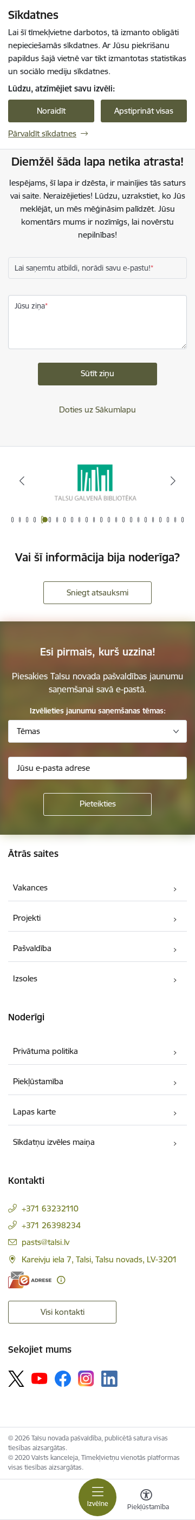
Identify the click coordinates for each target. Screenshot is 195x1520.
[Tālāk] (173, 480)
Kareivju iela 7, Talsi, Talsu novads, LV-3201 (99, 1259)
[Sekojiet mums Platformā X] (16, 1379)
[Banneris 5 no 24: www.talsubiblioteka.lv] (97, 481)
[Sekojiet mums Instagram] (86, 1378)
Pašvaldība (32, 948)
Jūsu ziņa (30, 306)
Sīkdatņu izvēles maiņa (54, 1142)
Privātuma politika (45, 1051)
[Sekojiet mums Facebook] (63, 1379)
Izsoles (25, 978)
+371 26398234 (51, 1225)
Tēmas (28, 731)
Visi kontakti (62, 1312)
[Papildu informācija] (61, 1280)
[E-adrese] (29, 1280)
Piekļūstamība (38, 1081)
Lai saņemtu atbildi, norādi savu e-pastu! (83, 268)
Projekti (27, 918)
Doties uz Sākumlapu (97, 409)
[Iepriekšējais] (22, 480)
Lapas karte (34, 1111)
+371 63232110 (50, 1208)
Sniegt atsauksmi (97, 592)
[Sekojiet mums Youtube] (39, 1378)
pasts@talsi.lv (45, 1242)
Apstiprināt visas (143, 111)
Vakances (30, 887)
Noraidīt (51, 111)
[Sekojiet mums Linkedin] (109, 1379)
